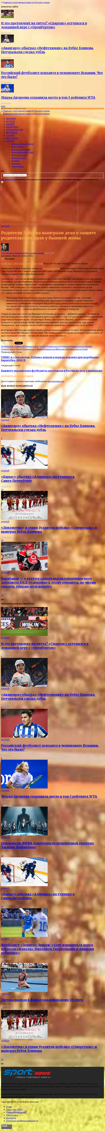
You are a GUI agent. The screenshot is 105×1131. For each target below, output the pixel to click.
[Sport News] (25, 2)
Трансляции (17, 166)
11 (2, 805)
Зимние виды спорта (22, 143)
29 (2, 540)
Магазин (11, 118)
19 (2, 489)
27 (2, 1008)
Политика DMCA (14, 1109)
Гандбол (15, 160)
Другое (10, 141)
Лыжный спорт (19, 155)
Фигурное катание (20, 149)
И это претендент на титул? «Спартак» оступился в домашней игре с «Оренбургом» (44, 25)
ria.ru (16, 340)
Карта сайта (12, 1115)
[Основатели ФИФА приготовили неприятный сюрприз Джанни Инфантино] (24, 834)
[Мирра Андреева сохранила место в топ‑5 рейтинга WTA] (7, 91)
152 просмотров (9, 253)
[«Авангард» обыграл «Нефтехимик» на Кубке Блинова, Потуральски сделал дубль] (7, 42)
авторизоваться (56, 381)
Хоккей (10, 124)
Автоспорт (12, 138)
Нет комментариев (34, 253)
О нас (9, 1106)
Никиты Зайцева (51, 268)
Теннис (10, 135)
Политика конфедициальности (22, 1120)
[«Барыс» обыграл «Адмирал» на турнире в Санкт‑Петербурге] (24, 468)
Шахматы (16, 163)
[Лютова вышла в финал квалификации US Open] (24, 991)
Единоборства (14, 129)
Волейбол (12, 132)
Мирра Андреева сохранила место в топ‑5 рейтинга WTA (48, 97)
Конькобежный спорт (22, 152)
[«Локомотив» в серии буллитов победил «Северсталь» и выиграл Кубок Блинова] (24, 518)
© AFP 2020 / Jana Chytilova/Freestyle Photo (22, 263)
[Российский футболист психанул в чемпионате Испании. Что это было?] (7, 66)
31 (2, 595)
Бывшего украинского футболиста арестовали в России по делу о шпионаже (51, 370)
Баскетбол (12, 127)
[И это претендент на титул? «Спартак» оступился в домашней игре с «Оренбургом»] (7, 17)
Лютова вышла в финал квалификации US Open (42, 1000)
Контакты (11, 1118)
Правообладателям (15, 1112)
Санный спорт (18, 158)
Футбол (10, 121)
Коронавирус (18, 146)
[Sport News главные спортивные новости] (26, 1078)
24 (2, 856)
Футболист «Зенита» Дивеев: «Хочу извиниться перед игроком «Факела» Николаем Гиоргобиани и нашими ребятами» (47, 949)
